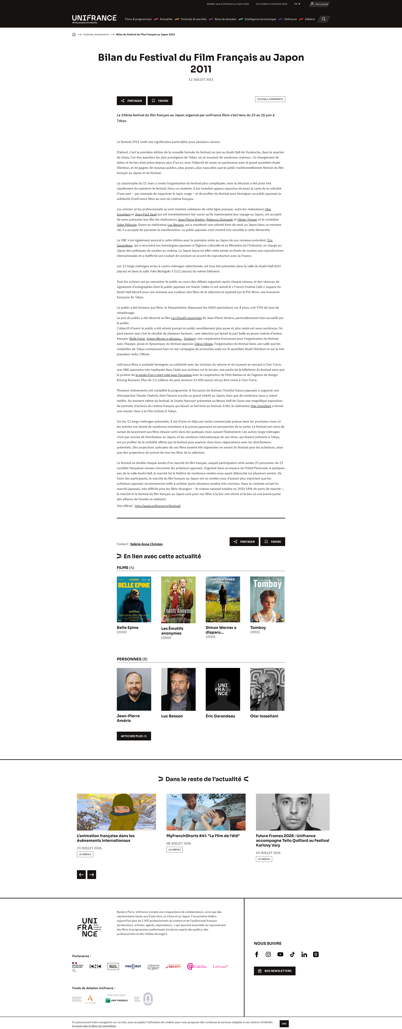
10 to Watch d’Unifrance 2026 (271, 3)
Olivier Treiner (247, 219)
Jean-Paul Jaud (146, 214)
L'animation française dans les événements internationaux (106, 838)
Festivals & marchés (194, 19)
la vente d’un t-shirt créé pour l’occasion (164, 375)
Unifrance (290, 19)
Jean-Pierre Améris (191, 219)
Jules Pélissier (127, 224)
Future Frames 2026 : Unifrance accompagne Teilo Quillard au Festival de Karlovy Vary (295, 840)
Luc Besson (176, 224)
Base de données (225, 19)
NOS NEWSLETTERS (278, 971)
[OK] (284, 1023)
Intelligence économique (260, 19)
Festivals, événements (270, 99)
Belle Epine (137, 338)
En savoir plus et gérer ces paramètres (94, 1025)
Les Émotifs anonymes (186, 318)
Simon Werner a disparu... (164, 338)
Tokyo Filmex (203, 344)
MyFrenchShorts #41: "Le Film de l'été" (203, 835)
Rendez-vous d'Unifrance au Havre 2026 (228, 3)
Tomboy (189, 338)
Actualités (166, 19)
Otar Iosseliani (261, 406)
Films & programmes (138, 19)
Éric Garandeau (220, 716)
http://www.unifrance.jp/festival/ (158, 506)
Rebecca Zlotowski (219, 219)
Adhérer (310, 19)
